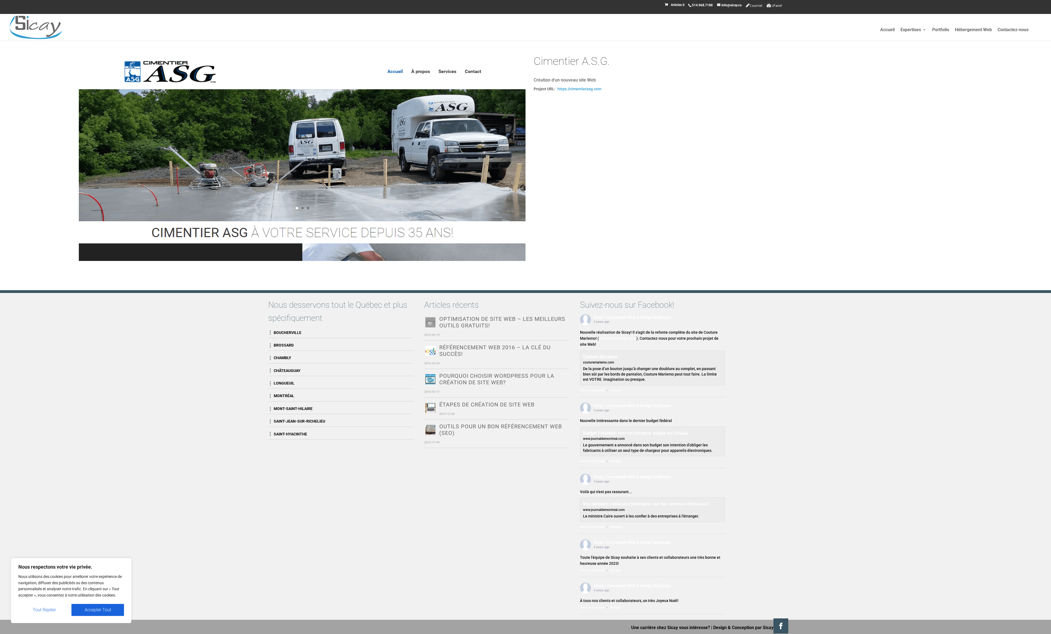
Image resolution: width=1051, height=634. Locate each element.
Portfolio (940, 29)
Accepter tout (98, 609)
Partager (616, 390)
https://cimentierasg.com (579, 89)
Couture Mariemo (600, 356)
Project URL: (544, 89)
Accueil (887, 29)
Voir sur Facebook (592, 390)
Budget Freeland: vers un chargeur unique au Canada (635, 433)
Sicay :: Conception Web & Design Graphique (632, 317)
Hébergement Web (973, 29)
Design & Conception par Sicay (743, 627)
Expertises (910, 29)
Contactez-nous (1013, 29)
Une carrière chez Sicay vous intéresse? (670, 627)
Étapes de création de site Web (487, 404)
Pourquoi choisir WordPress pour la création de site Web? (496, 379)
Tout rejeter (44, 609)
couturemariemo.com (617, 338)
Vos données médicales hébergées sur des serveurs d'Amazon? (646, 504)
